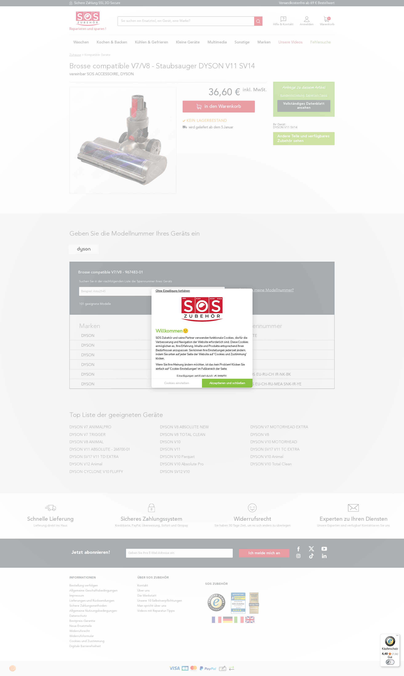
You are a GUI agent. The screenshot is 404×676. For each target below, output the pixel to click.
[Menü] (397, 636)
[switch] (390, 662)
